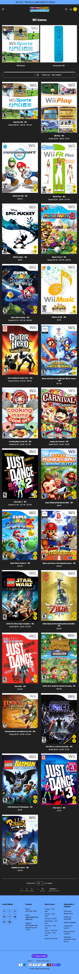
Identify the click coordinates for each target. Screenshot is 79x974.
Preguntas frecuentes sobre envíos (70, 939)
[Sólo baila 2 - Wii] (20, 473)
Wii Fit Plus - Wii (59, 197)
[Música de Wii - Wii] (59, 289)
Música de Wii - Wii (59, 317)
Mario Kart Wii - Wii (20, 196)
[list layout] (35, 74)
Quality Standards (70, 922)
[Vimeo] (9, 922)
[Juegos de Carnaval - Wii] (59, 412)
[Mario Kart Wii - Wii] (20, 168)
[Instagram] (4, 916)
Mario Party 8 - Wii (59, 257)
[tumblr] (15, 916)
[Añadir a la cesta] (35, 116)
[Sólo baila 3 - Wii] (59, 779)
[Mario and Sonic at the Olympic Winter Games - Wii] (59, 350)
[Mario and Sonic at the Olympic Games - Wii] (59, 535)
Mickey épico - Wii (20, 257)
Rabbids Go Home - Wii (20, 868)
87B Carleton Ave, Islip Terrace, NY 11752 (31, 927)
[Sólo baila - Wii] (20, 658)
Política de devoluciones (68, 912)
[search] (66, 9)
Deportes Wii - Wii (20, 122)
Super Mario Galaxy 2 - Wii (20, 563)
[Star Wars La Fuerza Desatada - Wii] (59, 718)
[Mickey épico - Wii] (20, 229)
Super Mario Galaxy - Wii (20, 317)
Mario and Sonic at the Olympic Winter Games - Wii (59, 380)
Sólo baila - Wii (20, 686)
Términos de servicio (68, 927)
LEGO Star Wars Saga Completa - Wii (20, 624)
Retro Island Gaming (42, 969)
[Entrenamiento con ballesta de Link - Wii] (20, 710)
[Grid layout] (38, 74)
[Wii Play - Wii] (59, 107)
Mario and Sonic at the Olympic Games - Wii (59, 563)
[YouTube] (4, 922)
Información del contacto (69, 933)
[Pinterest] (15, 911)
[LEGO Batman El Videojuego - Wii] (20, 778)
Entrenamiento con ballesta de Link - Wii (20, 731)
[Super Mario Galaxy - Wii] (20, 289)
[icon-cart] (70, 9)
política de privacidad (67, 918)
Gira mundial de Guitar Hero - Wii (20, 378)
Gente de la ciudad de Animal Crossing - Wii (59, 686)
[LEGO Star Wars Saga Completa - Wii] (20, 595)
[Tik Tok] (9, 916)
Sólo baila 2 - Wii (20, 502)
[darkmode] (75, 9)
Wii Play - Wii (59, 136)
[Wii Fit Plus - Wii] (59, 168)
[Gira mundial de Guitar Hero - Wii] (20, 349)
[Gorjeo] (4, 911)
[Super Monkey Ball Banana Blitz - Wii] (59, 474)
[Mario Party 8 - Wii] (59, 229)
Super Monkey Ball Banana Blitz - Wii (59, 503)
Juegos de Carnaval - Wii (59, 442)
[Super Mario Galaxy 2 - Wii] (20, 535)
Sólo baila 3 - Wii (59, 808)
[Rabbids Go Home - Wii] (20, 840)
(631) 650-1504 (31, 911)
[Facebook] (9, 911)
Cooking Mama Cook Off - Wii (20, 442)
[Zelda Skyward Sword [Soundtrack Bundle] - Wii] (59, 595)
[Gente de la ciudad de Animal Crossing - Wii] (59, 658)
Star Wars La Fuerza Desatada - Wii (59, 747)
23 (43, 889)
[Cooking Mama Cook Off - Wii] (20, 412)
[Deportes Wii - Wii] (20, 100)
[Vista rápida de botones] (35, 112)
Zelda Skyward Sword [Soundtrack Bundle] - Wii (59, 625)
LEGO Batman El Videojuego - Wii (20, 807)
